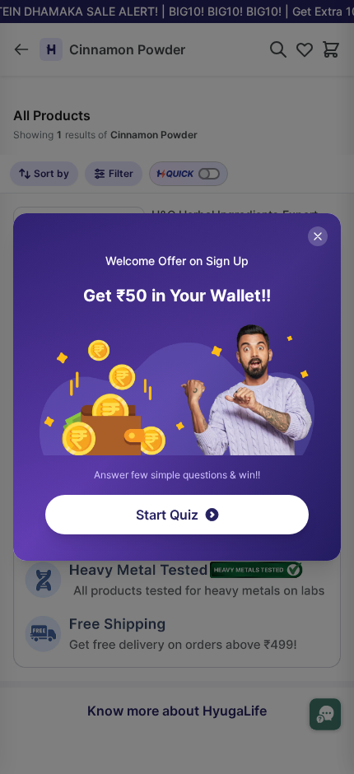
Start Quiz (167, 514)
